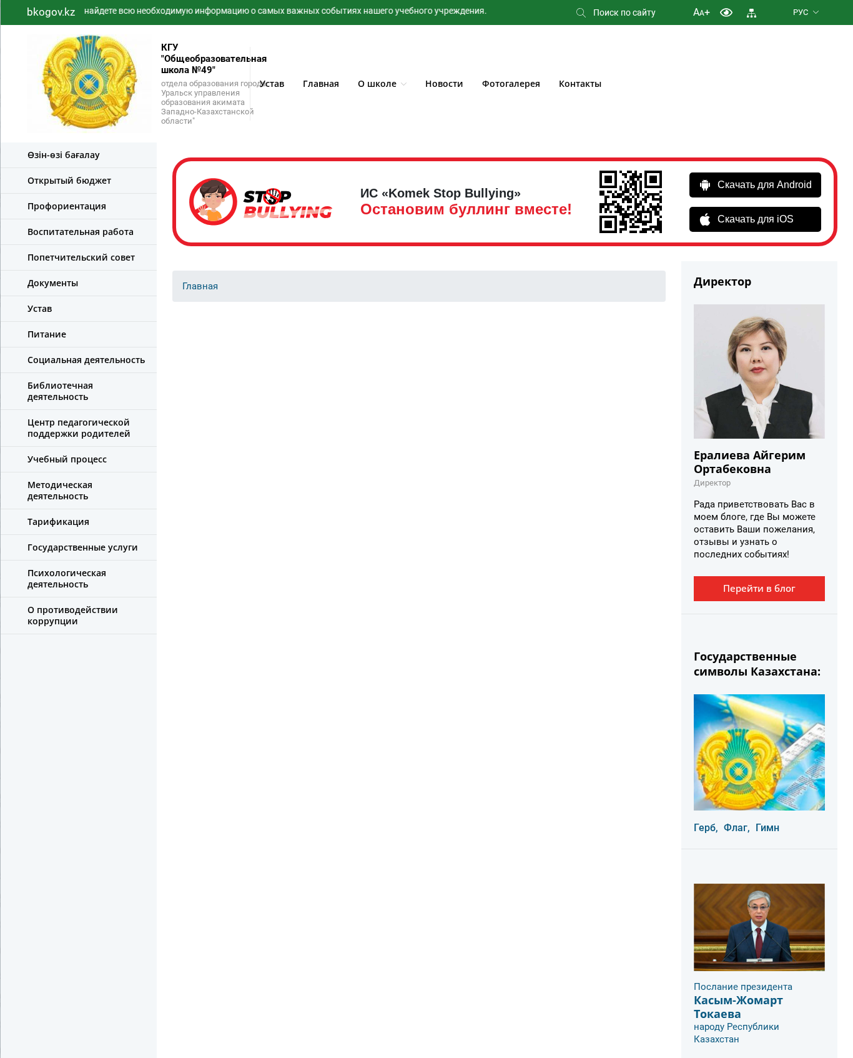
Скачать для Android (764, 184)
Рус (800, 12)
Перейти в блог (759, 588)
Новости (444, 83)
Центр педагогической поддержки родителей (79, 427)
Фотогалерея (511, 83)
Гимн (767, 828)
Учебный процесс (67, 459)
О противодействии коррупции (72, 615)
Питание (46, 334)
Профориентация (66, 206)
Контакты (580, 83)
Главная (321, 83)
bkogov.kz (51, 12)
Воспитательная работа (80, 231)
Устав (272, 83)
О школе (377, 83)
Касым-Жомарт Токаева (738, 1006)
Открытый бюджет (69, 180)
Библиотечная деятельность (60, 390)
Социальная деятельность (86, 360)
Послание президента (743, 986)
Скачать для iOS (755, 219)
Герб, (706, 828)
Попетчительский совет (81, 257)
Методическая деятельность (59, 490)
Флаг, (737, 828)
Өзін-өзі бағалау (63, 155)
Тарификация (58, 521)
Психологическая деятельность (66, 578)
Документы (52, 283)
